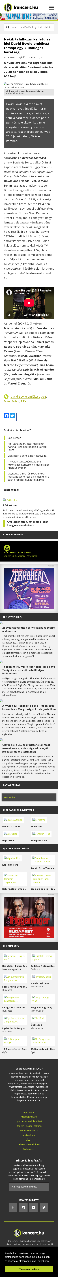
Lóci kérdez (14, 437)
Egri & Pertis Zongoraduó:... (15, 986)
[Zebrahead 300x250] (29, 608)
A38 (43, 396)
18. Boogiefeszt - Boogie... (15, 1049)
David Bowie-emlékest (25, 396)
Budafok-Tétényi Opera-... (43, 965)
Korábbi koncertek (29, 1130)
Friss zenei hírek (12, 617)
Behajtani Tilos (39, 840)
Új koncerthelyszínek (16, 848)
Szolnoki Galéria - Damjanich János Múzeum (43, 888)
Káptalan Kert (10, 864)
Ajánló (22, 57)
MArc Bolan (11, 401)
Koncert (20, 1125)
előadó (29, 1125)
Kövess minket (11, 784)
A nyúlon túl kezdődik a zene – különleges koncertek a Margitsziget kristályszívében (29, 464)
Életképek (36, 1024)
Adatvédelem (29, 1135)
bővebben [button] (43, 1261)
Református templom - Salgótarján (15, 888)
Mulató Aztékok (11, 826)
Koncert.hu (9, 797)
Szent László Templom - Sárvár (43, 868)
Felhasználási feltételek (29, 1144)
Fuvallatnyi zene (40, 983)
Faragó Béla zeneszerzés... (15, 1007)
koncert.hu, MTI (37, 57)
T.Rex (24, 401)
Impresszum (29, 1112)
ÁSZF (29, 1139)
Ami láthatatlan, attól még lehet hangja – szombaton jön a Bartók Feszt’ (27, 446)
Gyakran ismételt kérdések (29, 1121)
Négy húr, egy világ (41, 1007)
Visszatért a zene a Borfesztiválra (27, 455)
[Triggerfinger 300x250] (29, 937)
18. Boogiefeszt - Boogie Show (43, 1049)
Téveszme (36, 826)
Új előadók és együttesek (18, 810)
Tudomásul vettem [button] (29, 1269)
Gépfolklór (8, 840)
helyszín (38, 1125)
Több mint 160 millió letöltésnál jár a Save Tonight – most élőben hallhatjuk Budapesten (28, 670)
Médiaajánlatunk (29, 1116)
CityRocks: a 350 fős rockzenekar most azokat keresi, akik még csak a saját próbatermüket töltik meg (28, 476)
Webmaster (29, 1149)
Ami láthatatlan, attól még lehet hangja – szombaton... (27, 523)
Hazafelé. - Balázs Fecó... (15, 965)
